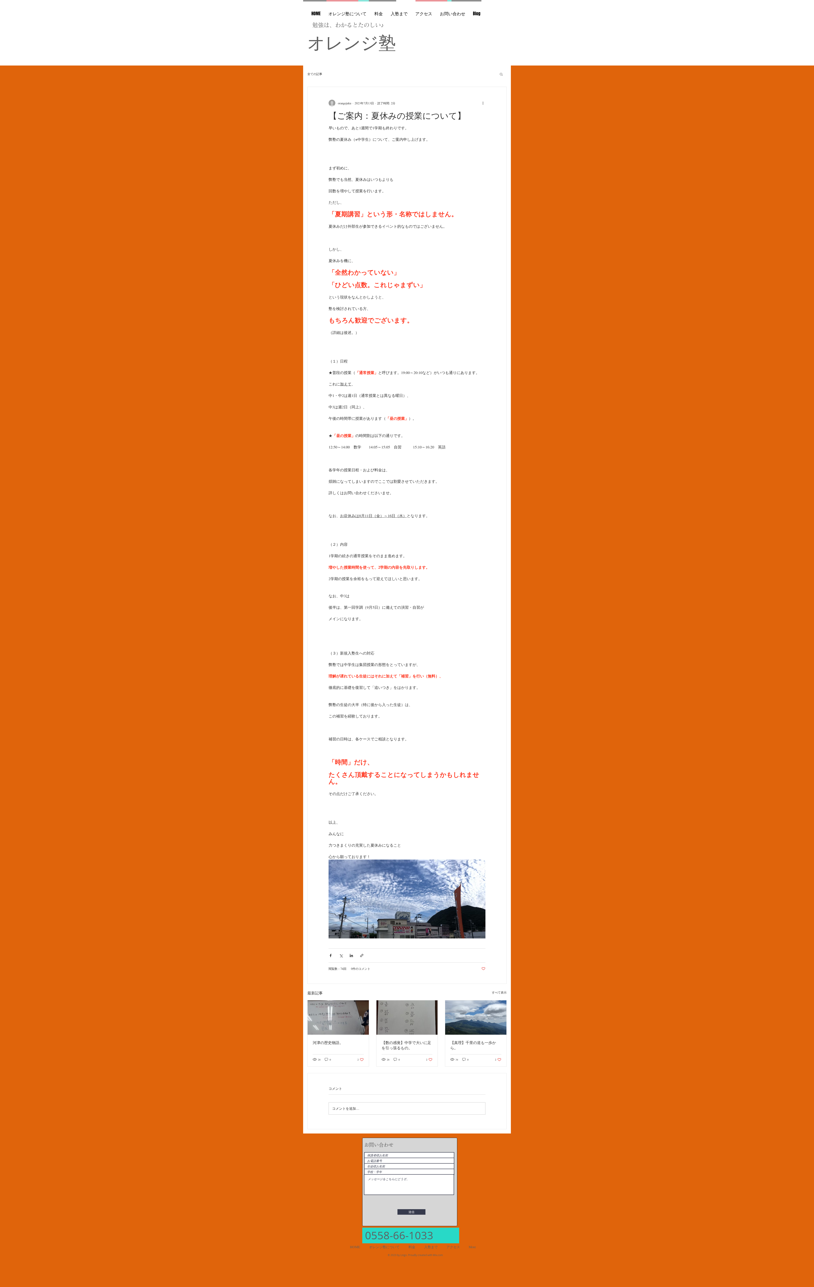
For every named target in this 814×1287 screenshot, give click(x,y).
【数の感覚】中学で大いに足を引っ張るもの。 (406, 1045)
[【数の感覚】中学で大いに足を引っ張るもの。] (407, 1017)
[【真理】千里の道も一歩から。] (475, 1017)
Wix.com (437, 1255)
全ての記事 (314, 74)
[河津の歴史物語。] (338, 1017)
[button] (501, 74)
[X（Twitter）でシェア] (341, 955)
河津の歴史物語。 (328, 1042)
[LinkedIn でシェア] (351, 955)
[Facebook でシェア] (331, 955)
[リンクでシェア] (362, 955)
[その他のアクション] (482, 103)
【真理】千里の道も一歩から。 (473, 1045)
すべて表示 (499, 992)
